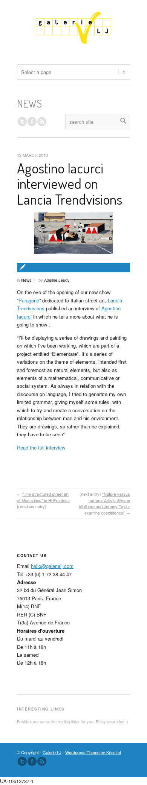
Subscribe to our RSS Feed (41, 761)
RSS (41, 121)
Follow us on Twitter (22, 121)
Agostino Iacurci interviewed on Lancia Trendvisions (69, 183)
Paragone (28, 300)
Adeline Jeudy (57, 280)
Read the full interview (41, 447)
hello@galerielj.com (52, 565)
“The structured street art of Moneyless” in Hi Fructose (43, 497)
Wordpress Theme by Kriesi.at (93, 752)
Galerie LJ (52, 752)
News (26, 280)
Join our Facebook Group (32, 121)
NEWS (29, 103)
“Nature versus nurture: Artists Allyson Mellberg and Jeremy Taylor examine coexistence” (104, 503)
